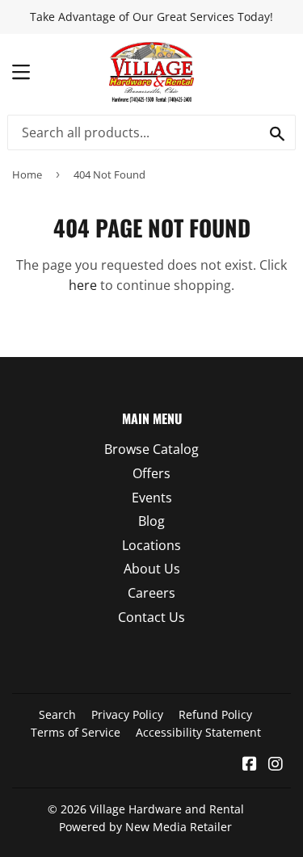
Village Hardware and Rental (167, 809)
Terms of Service (75, 732)
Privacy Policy (127, 714)
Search (57, 714)
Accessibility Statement (198, 732)
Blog (151, 521)
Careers (151, 593)
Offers (151, 473)
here (83, 285)
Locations (151, 545)
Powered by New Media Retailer (145, 826)
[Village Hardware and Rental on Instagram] (275, 765)
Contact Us (151, 617)
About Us (152, 569)
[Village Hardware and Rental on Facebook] (249, 765)
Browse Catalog (151, 449)
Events (152, 497)
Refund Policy (215, 714)
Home (27, 174)
